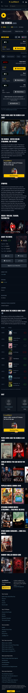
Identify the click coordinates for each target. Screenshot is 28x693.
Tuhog (3, 600)
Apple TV (4, 631)
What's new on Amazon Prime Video (10, 645)
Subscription (10, 56)
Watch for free (19, 31)
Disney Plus (4, 633)
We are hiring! (6, 587)
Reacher (4, 616)
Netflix (3, 627)
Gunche (3, 602)
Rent (24, 56)
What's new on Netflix (7, 643)
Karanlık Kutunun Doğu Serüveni (9, 666)
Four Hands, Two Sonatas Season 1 (10, 675)
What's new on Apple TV (7, 647)
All (3, 56)
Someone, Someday (6, 618)
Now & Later (5, 604)
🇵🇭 (23, 37)
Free (18, 56)
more (16, 133)
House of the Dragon (6, 612)
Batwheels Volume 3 (6, 678)
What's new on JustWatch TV (8, 651)
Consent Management (19, 586)
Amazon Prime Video (7, 629)
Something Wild (5, 662)
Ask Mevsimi (5, 660)
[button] (6, 496)
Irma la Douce (5, 664)
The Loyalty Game (6, 620)
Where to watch (7, 31)
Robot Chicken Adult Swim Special (10, 658)
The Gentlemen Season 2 (7, 673)
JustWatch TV (5, 635)
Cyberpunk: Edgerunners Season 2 (10, 680)
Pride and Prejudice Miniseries (9, 682)
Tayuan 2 (4, 598)
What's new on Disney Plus (8, 649)
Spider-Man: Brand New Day (8, 596)
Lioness (3, 614)
